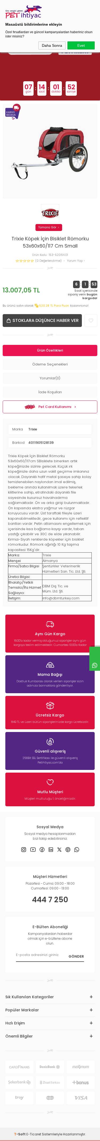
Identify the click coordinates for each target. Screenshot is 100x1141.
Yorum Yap (75, 260)
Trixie (32, 429)
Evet (81, 45)
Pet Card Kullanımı (54, 406)
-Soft (20, 1134)
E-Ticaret (33, 1134)
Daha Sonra (52, 45)
